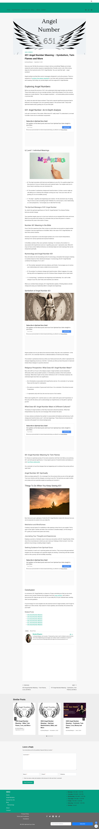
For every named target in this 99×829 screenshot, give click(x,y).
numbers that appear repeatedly (40, 78)
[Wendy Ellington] (28, 638)
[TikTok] (88, 10)
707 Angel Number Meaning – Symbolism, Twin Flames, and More (64, 687)
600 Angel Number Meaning (34, 624)
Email (44, 774)
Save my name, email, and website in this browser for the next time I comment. (43, 778)
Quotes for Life (26, 9)
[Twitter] (83, 10)
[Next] (83, 719)
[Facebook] (70, 634)
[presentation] (24, 710)
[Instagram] (53, 816)
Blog (7, 802)
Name (25, 774)
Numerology (10, 805)
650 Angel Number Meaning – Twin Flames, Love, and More (34, 687)
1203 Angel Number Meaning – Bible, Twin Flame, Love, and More (22, 723)
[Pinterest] (86, 10)
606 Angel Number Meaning (34, 620)
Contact (43, 9)
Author (27, 630)
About (38, 9)
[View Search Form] (91, 1)
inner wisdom (58, 595)
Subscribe (82, 824)
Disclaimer (26, 819)
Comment (26, 754)
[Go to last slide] (15, 719)
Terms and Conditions (23, 816)
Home (8, 9)
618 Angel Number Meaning (34, 618)
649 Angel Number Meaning (34, 616)
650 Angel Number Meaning (34, 614)
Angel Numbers (16, 9)
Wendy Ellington (29, 62)
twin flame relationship (33, 462)
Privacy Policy (25, 814)
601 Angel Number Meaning (34, 622)
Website (62, 774)
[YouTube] (91, 10)
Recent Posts (33, 630)
